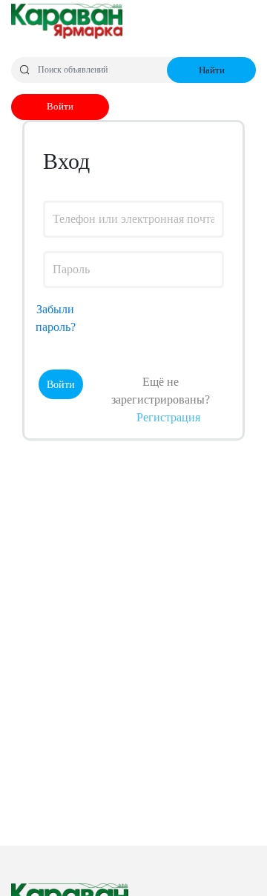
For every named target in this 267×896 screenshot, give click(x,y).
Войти (60, 106)
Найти (212, 70)
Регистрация (168, 417)
